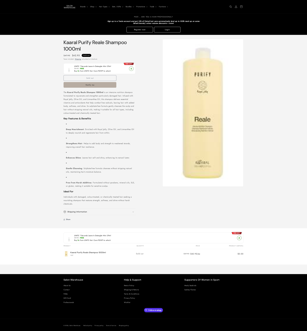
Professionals (69, 302)
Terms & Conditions (131, 294)
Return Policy (129, 285)
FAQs (66, 294)
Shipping (78, 59)
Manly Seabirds (190, 285)
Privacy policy (99, 325)
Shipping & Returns (131, 289)
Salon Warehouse (75, 325)
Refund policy (87, 325)
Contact (66, 289)
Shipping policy (124, 325)
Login (167, 29)
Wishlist (127, 302)
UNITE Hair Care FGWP (93, 71)
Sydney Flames (190, 289)
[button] (84, 6)
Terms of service (111, 325)
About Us (67, 285)
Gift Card (67, 298)
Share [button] (68, 219)
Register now (139, 29)
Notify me (90, 85)
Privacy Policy (129, 298)
